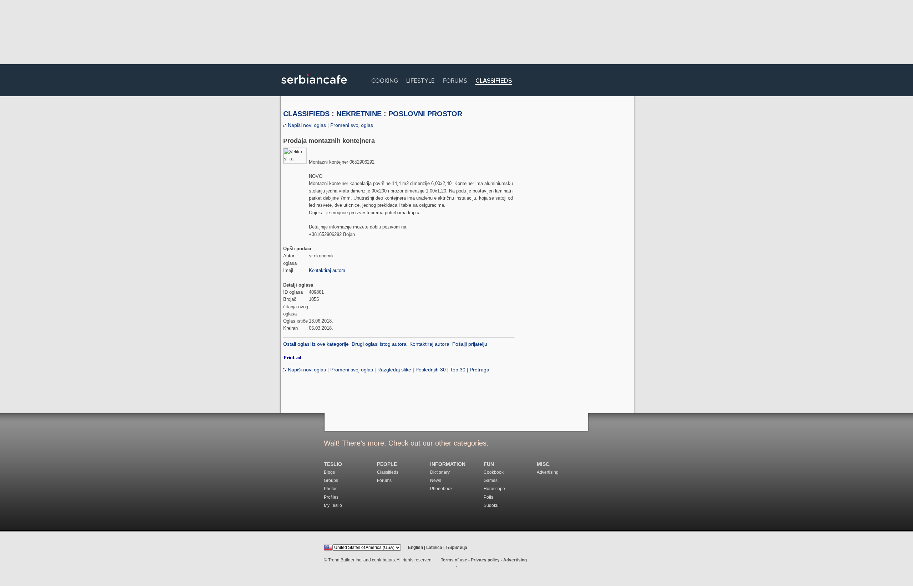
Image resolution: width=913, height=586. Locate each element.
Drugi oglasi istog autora (379, 344)
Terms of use (454, 559)
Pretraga (479, 369)
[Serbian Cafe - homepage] (314, 86)
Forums (455, 79)
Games (491, 480)
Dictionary (440, 472)
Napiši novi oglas (306, 125)
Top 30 (457, 369)
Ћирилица (456, 547)
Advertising (547, 472)
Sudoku (491, 505)
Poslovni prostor (425, 114)
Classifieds (493, 81)
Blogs (329, 472)
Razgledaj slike (394, 369)
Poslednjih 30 (430, 369)
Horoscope (494, 488)
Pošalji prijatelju (469, 344)
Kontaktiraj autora (327, 270)
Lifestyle (420, 79)
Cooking (384, 79)
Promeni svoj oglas (351, 125)
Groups (331, 480)
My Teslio (333, 505)
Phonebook (441, 488)
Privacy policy (485, 559)
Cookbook (494, 472)
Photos (330, 488)
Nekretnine (359, 114)
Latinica (434, 547)
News (435, 480)
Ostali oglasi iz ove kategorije (316, 344)
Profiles (331, 497)
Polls (488, 497)
